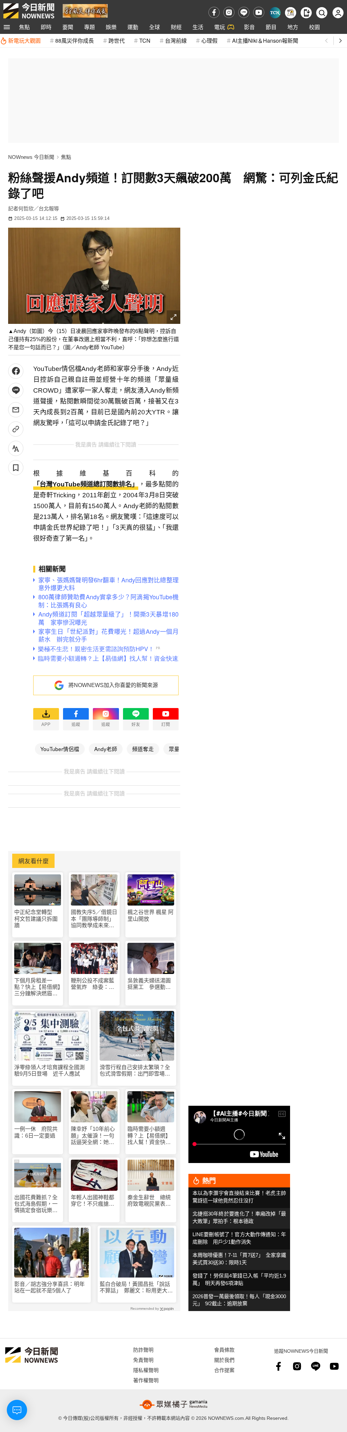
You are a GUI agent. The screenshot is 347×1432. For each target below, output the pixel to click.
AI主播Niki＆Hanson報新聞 (265, 40)
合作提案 (224, 1369)
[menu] (7, 27)
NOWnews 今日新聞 (31, 157)
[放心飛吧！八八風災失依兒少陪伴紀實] (85, 10)
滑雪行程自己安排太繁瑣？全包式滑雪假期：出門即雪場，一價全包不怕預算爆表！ (135, 1070)
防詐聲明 (143, 1349)
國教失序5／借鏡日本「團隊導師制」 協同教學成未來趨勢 (94, 919)
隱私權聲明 (146, 1369)
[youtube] (258, 12)
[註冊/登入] (338, 12)
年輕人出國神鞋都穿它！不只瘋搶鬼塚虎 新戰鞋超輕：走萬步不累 (92, 1201)
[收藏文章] (15, 467)
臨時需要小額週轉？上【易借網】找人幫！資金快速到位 (149, 1135)
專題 (89, 27)
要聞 (67, 27)
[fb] (214, 12)
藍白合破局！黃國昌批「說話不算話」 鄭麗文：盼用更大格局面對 (136, 1287)
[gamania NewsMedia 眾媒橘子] (173, 1404)
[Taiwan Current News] (275, 12)
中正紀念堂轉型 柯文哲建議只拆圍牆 (36, 918)
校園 (314, 27)
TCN (144, 40)
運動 (132, 27)
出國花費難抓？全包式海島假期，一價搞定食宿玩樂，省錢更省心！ (36, 1204)
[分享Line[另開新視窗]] (15, 390)
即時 (46, 27)
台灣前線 (176, 40)
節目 (271, 27)
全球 (154, 27)
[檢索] (321, 12)
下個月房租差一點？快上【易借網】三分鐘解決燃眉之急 (37, 987)
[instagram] (228, 12)
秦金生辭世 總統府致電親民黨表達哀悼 (149, 1201)
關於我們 (224, 1359)
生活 (197, 27)
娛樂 (111, 27)
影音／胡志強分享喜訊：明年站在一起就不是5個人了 (49, 1287)
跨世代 (116, 40)
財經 (176, 27)
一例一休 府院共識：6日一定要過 (36, 1132)
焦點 (24, 27)
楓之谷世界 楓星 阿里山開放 (150, 915)
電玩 (219, 27)
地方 (292, 27)
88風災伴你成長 (74, 40)
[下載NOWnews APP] (306, 12)
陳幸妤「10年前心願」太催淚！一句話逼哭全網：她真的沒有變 (93, 1135)
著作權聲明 (146, 1380)
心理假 (209, 40)
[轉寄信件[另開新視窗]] (15, 409)
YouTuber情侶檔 (59, 748)
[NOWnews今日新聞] (28, 11)
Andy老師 (105, 748)
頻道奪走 (143, 748)
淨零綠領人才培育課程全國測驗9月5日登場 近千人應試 (49, 1070)
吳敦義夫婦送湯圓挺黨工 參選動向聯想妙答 (149, 984)
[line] (243, 12)
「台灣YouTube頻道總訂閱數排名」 (85, 484)
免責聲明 (143, 1359)
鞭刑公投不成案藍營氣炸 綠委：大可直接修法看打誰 (92, 984)
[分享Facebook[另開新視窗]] (15, 371)
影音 (249, 27)
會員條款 (224, 1349)
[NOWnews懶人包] (290, 12)
